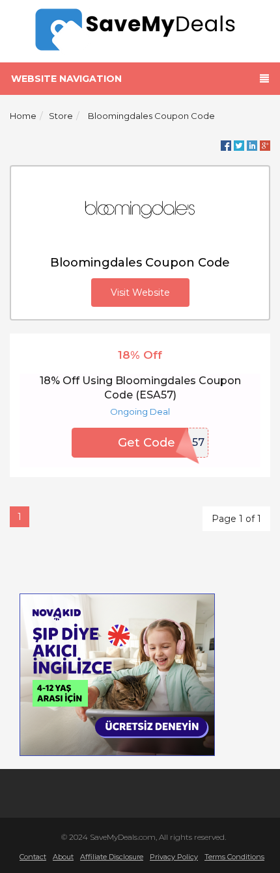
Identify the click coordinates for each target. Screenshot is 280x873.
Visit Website (140, 292)
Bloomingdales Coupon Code (151, 116)
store (61, 116)
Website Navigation (66, 79)
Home (23, 116)
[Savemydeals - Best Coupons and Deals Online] (140, 30)
